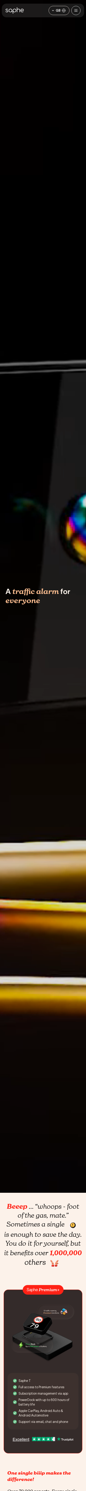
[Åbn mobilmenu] (75, 10)
